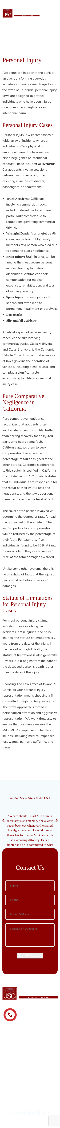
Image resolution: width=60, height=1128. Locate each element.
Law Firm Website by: (30, 1104)
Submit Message (30, 955)
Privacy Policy (27, 1089)
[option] (30, 841)
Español (51, 3)
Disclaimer (45, 1089)
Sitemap (30, 1092)
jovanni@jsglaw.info (30, 1067)
